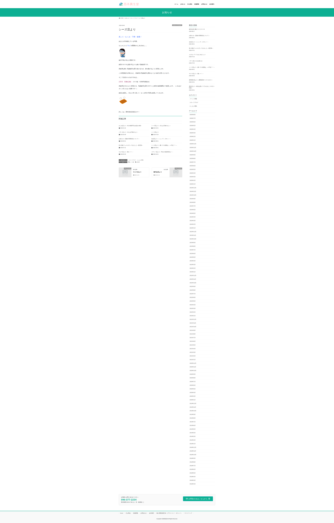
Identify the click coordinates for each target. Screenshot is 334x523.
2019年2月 (193, 440)
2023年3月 (193, 264)
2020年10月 (193, 370)
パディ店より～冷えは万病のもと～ (128, 132)
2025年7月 (193, 162)
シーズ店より (155, 132)
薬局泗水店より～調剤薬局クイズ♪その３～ (201, 80)
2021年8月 (193, 334)
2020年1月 (193, 400)
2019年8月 (193, 418)
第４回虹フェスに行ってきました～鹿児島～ (131, 145)
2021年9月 (193, 330)
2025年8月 (193, 158)
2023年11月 (193, 235)
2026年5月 (193, 125)
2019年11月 (193, 407)
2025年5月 (193, 169)
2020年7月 (193, 381)
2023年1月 (193, 272)
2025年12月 (193, 143)
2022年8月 (193, 290)
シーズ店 (132, 162)
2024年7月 (193, 206)
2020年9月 (193, 374)
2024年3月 (193, 220)
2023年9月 (193, 242)
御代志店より (158, 172)
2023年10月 (193, 239)
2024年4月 (193, 217)
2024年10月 (193, 195)
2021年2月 (193, 356)
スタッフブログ (177, 25)
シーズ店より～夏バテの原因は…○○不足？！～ (164, 145)
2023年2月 (193, 268)
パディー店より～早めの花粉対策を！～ (162, 152)
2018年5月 (193, 473)
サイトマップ (188, 513)
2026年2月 (193, 136)
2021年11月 (193, 323)
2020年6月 (193, 385)
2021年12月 (193, 319)
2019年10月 (193, 410)
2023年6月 (193, 253)
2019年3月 (193, 436)
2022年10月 (193, 282)
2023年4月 (193, 261)
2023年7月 (193, 250)
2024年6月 (193, 209)
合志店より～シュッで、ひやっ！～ (161, 138)
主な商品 (128, 513)
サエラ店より (137, 172)
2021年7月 (193, 337)
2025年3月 (193, 176)
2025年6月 (193, 165)
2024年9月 (193, 198)
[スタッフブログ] (125, 171)
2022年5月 (193, 301)
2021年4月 (193, 348)
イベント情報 (193, 98)
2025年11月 (193, 147)
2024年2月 (193, 224)
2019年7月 (193, 421)
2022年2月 (193, 312)
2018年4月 (193, 476)
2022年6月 (193, 297)
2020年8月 (193, 378)
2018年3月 (193, 480)
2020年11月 (193, 367)
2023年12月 (193, 231)
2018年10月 (193, 454)
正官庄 (138, 162)
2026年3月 (193, 133)
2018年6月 (193, 469)
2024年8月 (193, 202)
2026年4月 (193, 129)
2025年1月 (193, 184)
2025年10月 (193, 151)
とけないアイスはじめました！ (197, 54)
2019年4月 (193, 432)
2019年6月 (193, 425)
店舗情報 (135, 513)
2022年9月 (193, 286)
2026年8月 (193, 114)
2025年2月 (193, 180)
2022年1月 (193, 315)
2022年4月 (193, 304)
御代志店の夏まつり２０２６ (197, 29)
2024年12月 (193, 187)
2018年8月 (193, 462)
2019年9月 (193, 414)
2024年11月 (193, 191)
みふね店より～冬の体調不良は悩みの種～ (130, 125)
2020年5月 (193, 389)
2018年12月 (193, 447)
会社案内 (151, 513)
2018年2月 (193, 484)
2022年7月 (193, 293)
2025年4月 (193, 173)
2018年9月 (193, 458)
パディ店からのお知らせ (195, 61)
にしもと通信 (140, 160)
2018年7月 (193, 465)
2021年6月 (193, 341)
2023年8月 (193, 246)
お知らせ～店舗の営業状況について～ (129, 138)
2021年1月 (193, 359)
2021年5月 (193, 345)
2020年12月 (193, 363)
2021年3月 (193, 352)
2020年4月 (193, 392)
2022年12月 (193, 275)
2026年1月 (193, 140)
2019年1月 (193, 443)
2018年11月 (193, 451)
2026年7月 (193, 118)
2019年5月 (193, 429)
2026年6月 (193, 122)
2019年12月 (193, 403)
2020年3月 (193, 396)
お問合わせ (143, 513)
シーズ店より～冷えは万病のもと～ (161, 125)
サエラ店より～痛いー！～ (126, 152)
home (121, 513)
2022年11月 (193, 279)
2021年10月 (193, 326)
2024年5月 (193, 213)
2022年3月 (193, 308)
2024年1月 (193, 228)
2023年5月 (193, 257)
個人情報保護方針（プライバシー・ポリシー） (169, 513)
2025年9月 (193, 155)
